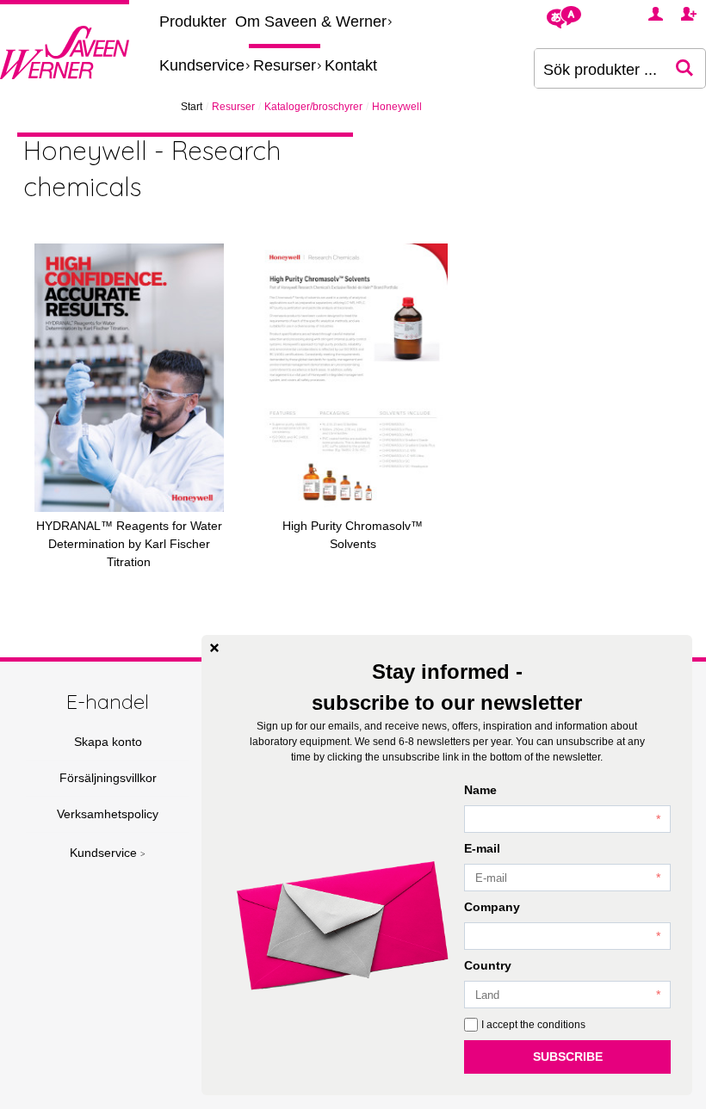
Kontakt (351, 65)
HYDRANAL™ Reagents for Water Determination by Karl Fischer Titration (129, 544)
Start (191, 107)
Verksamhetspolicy (107, 814)
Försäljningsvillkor (108, 778)
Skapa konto (108, 742)
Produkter (192, 21)
